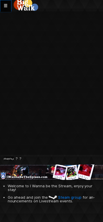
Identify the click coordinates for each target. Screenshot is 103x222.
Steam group (69, 197)
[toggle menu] (5, 6)
